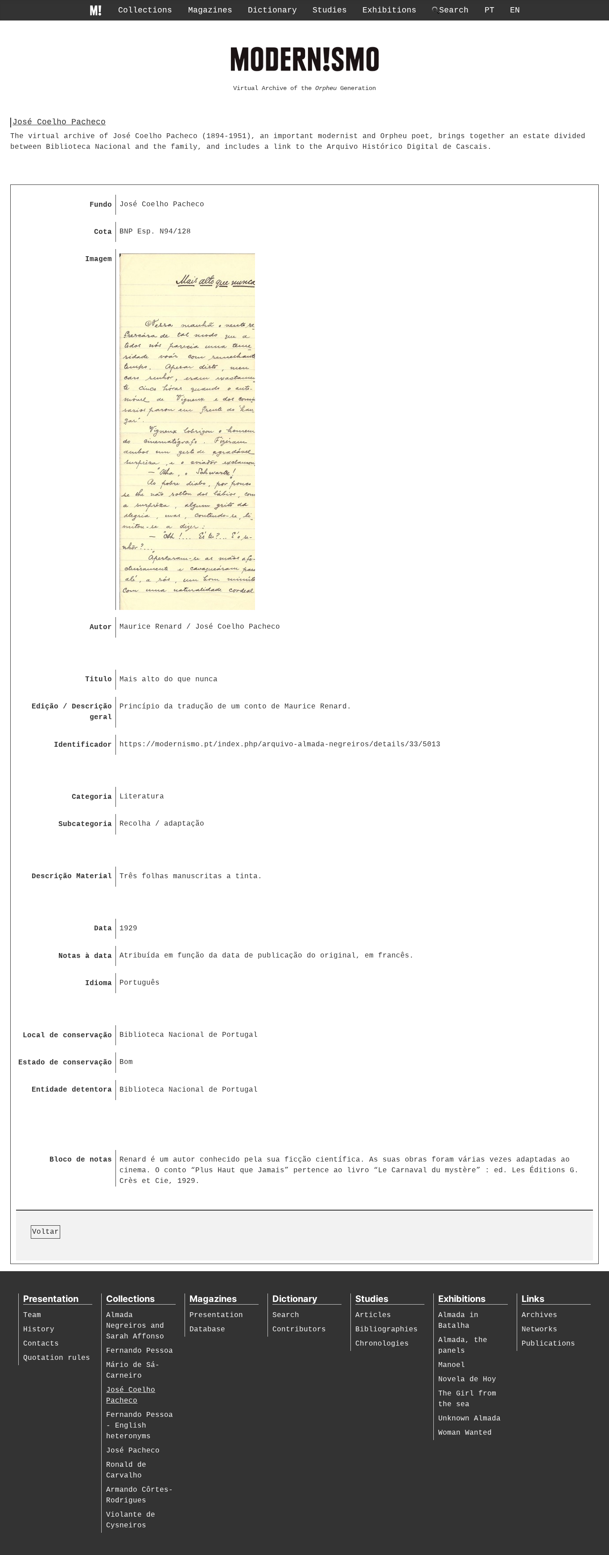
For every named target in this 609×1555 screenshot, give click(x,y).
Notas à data (85, 956)
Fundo (101, 205)
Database (207, 1330)
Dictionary (272, 10)
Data (103, 929)
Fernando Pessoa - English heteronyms (139, 1425)
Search (285, 1315)
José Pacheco (133, 1451)
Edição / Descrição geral (72, 712)
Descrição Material (72, 876)
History (38, 1330)
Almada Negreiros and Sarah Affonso (135, 1326)
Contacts (41, 1344)
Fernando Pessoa (139, 1351)
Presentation (216, 1315)
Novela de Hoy (467, 1379)
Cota (103, 232)
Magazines (210, 10)
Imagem (98, 259)
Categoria (92, 797)
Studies (330, 10)
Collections (145, 10)
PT (489, 10)
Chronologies (382, 1344)
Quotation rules (56, 1358)
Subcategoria (85, 824)
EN (515, 10)
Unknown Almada (469, 1419)
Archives (539, 1315)
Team (32, 1315)
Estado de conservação (65, 1063)
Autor (101, 627)
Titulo (98, 679)
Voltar (45, 1232)
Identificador (83, 745)
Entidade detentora (72, 1090)
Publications (548, 1344)
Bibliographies (386, 1330)
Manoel (451, 1365)
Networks (539, 1330)
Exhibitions (389, 10)
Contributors (299, 1330)
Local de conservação (67, 1035)
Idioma (98, 983)
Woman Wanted (465, 1433)
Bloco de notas (80, 1160)
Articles (373, 1315)
